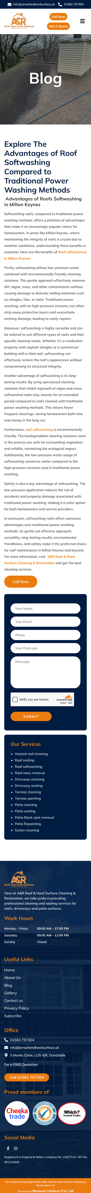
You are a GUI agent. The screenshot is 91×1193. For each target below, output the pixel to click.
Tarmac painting (28, 798)
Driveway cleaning (29, 779)
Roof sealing (24, 760)
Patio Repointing (28, 824)
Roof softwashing (28, 766)
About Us (12, 977)
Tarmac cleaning (28, 792)
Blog (8, 985)
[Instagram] (15, 1148)
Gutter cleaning (27, 830)
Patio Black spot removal (34, 817)
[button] (83, 21)
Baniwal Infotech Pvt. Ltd (53, 1191)
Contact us (13, 1000)
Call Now (21, 581)
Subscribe (13, 1015)
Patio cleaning (26, 805)
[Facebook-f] (8, 1148)
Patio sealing (25, 811)
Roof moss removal (30, 773)
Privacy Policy (16, 1008)
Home (9, 970)
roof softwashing (39, 429)
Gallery (10, 992)
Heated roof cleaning (31, 754)
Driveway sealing (29, 785)
